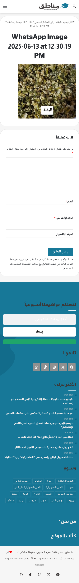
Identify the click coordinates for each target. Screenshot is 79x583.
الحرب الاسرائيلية (54, 487)
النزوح (37, 494)
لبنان (21, 500)
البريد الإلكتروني (63, 218)
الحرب (71, 487)
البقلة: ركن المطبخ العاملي (47, 22)
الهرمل (25, 494)
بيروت (71, 500)
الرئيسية (67, 22)
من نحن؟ (67, 521)
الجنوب (38, 481)
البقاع (49, 481)
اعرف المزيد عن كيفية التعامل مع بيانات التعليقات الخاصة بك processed (41, 266)
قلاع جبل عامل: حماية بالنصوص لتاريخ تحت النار (44, 447)
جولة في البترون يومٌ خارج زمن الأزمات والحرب (45, 436)
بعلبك (14, 494)
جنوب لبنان (56, 500)
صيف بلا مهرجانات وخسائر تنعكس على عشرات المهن (39, 413)
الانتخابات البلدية (66, 481)
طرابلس (32, 500)
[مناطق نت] (54, 7)
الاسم (69, 201)
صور (44, 500)
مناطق (10, 500)
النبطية (48, 494)
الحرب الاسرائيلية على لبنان (27, 487)
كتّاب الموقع (63, 535)
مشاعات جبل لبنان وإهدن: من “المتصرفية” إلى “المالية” (38, 457)
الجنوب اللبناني (22, 481)
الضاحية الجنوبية (65, 494)
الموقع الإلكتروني (64, 234)
